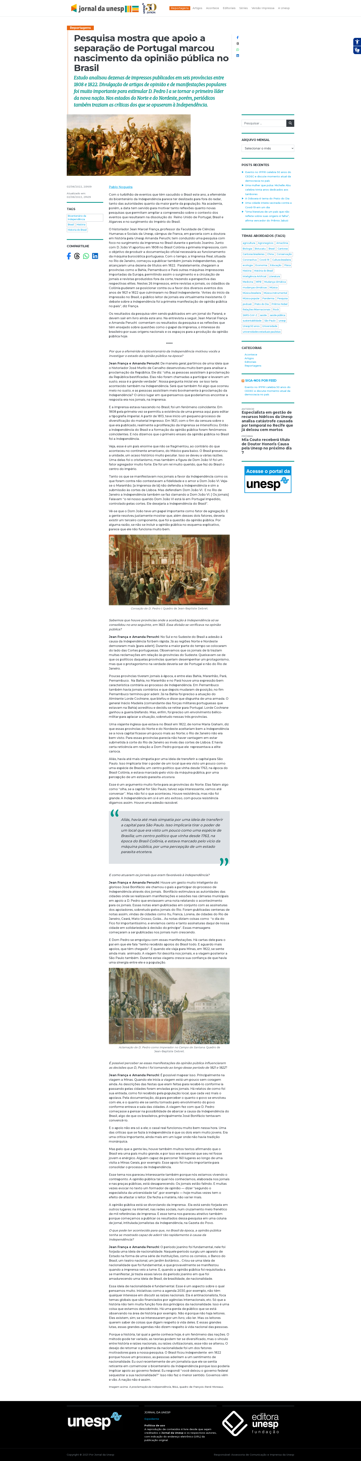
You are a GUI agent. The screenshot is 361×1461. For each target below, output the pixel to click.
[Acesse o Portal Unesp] (268, 479)
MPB (258, 281)
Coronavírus (250, 259)
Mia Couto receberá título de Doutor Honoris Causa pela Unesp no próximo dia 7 (267, 446)
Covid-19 (264, 259)
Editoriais (250, 361)
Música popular (251, 298)
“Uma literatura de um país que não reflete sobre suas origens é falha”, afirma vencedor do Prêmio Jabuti (267, 216)
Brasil (71, 224)
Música (274, 287)
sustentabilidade (252, 320)
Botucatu (260, 248)
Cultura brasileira (281, 259)
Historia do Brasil (77, 229)
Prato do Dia (262, 304)
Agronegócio (265, 243)
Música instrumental (275, 293)
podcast (247, 304)
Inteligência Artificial (254, 276)
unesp (282, 320)
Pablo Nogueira (121, 187)
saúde (263, 315)
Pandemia (268, 298)
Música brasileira (252, 293)
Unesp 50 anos (251, 326)
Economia (261, 265)
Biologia (247, 248)
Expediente (151, 1418)
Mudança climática (275, 281)
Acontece (251, 354)
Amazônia (282, 243)
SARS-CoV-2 (250, 315)
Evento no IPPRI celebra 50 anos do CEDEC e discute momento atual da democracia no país (268, 176)
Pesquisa (282, 298)
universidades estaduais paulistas (262, 331)
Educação (275, 265)
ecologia (248, 265)
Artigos (249, 358)
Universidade (269, 326)
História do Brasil (263, 270)
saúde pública (277, 315)
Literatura (274, 276)
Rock (276, 309)
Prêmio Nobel (279, 304)
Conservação (284, 254)
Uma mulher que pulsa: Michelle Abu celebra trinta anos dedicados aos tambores (268, 190)
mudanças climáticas (255, 287)
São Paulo (270, 320)
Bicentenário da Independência (77, 217)
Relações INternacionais (256, 309)
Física (287, 265)
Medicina (248, 281)
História (81, 224)
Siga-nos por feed (261, 380)
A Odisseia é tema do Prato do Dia (267, 198)
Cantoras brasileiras (253, 254)
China (270, 254)
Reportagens (80, 28)
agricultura (249, 243)
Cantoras (283, 248)
